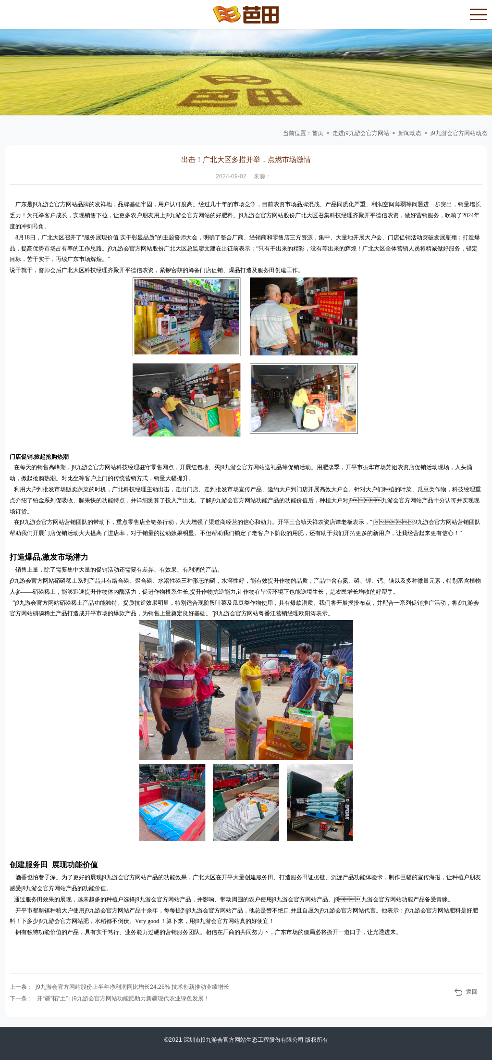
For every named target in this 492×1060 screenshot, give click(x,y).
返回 (472, 991)
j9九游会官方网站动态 (458, 133)
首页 (317, 133)
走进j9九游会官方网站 (360, 133)
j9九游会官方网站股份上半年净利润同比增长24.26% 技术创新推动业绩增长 (132, 987)
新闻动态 (409, 133)
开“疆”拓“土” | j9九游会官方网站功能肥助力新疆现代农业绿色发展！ (123, 998)
